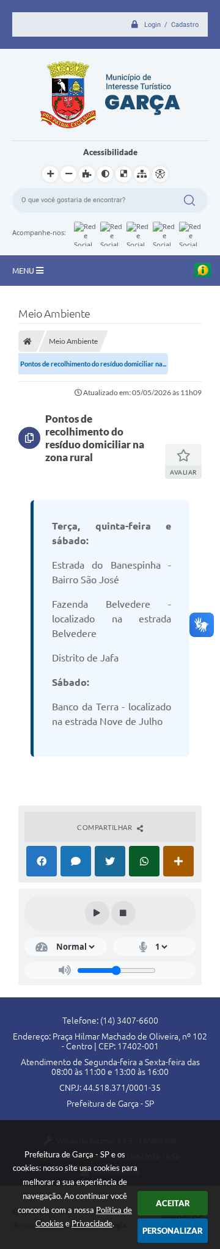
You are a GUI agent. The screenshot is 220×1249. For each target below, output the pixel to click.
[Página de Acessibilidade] (160, 174)
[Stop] (123, 913)
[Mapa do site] (142, 174)
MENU (24, 270)
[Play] (97, 913)
